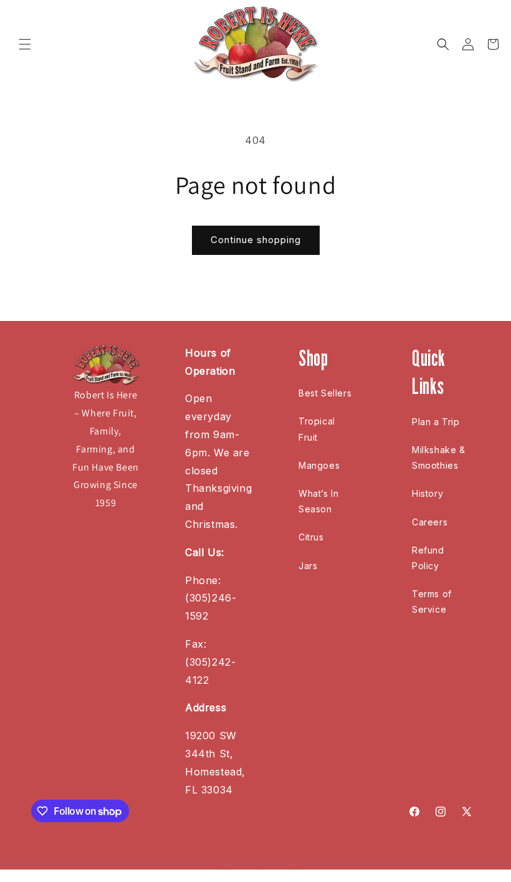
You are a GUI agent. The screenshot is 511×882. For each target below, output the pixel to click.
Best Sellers (324, 393)
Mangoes (319, 465)
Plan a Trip (436, 421)
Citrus (311, 537)
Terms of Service (432, 601)
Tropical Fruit (316, 429)
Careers (429, 522)
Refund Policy (428, 558)
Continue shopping (256, 240)
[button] (24, 44)
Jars (307, 565)
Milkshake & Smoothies (439, 457)
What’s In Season (318, 501)
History (427, 493)
